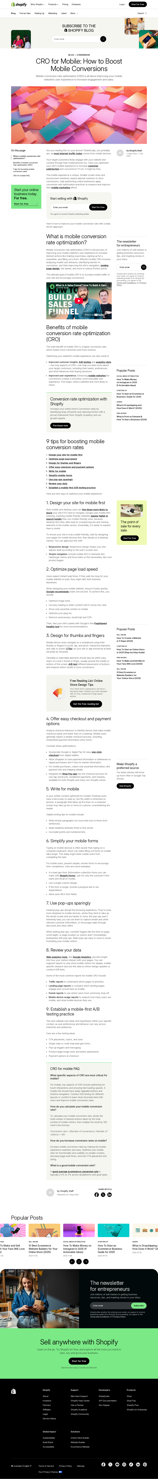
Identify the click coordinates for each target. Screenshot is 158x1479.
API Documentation (108, 1400)
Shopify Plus (133, 1405)
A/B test (73, 664)
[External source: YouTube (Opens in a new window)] (117, 1464)
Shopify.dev (104, 1396)
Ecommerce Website (80, 1447)
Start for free (137, 4)
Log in (122, 4)
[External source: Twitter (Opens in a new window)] (110, 1464)
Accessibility (48, 1447)
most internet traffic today (68, 153)
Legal (45, 1414)
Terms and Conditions (126, 283)
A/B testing (85, 362)
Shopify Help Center (80, 1400)
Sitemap (80, 1466)
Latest (64, 13)
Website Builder (78, 1442)
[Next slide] (86, 1261)
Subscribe (139, 1305)
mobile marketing (60, 187)
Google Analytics (82, 957)
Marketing (52, 13)
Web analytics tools (56, 957)
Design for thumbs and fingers (65, 463)
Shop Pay (131, 1400)
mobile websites (97, 375)
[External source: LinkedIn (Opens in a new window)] (138, 1464)
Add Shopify (125, 786)
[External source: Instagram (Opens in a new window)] (124, 1464)
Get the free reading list (86, 704)
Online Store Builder (80, 1438)
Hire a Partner (77, 1405)
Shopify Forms (67, 875)
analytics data (103, 362)
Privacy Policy (119, 1317)
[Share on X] (103, 1194)
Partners (47, 1405)
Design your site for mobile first (65, 455)
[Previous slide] (72, 1261)
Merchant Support (79, 1396)
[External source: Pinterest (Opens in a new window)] (145, 1464)
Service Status (49, 1418)
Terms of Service (46, 1466)
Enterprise (76, 4)
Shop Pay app (69, 774)
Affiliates (47, 1409)
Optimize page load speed (63, 459)
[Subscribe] (103, 39)
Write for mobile (57, 471)
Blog (13, 13)
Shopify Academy (79, 1409)
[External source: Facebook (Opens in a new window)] (103, 1464)
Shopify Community (80, 1414)
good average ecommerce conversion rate (75, 1171)
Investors (47, 1400)
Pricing (65, 4)
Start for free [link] (98, 207)
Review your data (58, 483)
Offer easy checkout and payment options (71, 467)
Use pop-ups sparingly (61, 479)
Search (141, 13)
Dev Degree (104, 1405)
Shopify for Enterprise (137, 1409)
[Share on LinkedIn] (109, 1194)
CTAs (69, 648)
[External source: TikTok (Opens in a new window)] (131, 1464)
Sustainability (49, 1438)
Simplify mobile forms (60, 475)
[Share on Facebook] (96, 1194)
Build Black (48, 1442)
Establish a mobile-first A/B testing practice (72, 487)
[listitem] (79, 1240)
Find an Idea (25, 13)
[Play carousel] (79, 1261)
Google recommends (57, 591)
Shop (129, 1396)
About (45, 1396)
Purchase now (60, 425)
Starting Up (39, 13)
